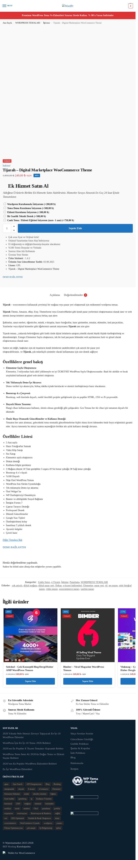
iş (31, 799)
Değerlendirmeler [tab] (75, 295)
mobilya (7, 808)
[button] (130, 6)
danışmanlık (9, 789)
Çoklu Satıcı (44, 582)
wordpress (48, 823)
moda (17, 808)
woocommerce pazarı (69, 589)
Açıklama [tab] (55, 295)
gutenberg (22, 799)
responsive (8, 813)
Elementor (88, 585)
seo (5, 818)
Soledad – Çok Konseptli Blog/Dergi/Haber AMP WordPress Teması (29, 668)
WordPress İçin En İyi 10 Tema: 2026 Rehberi (27, 743)
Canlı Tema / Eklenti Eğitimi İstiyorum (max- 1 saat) (40, 220)
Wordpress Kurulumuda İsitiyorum (31, 204)
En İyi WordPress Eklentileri (17, 769)
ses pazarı (113, 585)
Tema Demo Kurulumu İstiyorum (30, 208)
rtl (106, 585)
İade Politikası (78, 753)
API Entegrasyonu (34, 784)
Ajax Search (17, 784)
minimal (38, 803)
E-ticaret (31, 789)
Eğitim (53, 794)
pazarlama (46, 808)
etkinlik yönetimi (39, 794)
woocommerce (10, 823)
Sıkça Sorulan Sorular (82, 733)
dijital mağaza (30, 585)
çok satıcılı (17, 585)
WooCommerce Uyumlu (30, 823)
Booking (57, 784)
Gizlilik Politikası (80, 743)
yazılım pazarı (87, 589)
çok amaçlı (31, 828)
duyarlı (21, 789)
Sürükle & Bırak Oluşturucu (39, 818)
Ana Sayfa (7, 23)
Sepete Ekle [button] (30, 681)
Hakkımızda (77, 763)
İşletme (46, 23)
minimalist (49, 803)
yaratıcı (59, 823)
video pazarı (52, 589)
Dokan (58, 585)
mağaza (27, 803)
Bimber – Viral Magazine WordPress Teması (83, 668)
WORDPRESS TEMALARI (27, 23)
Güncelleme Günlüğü (82, 739)
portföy (57, 808)
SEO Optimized (17, 818)
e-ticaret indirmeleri (72, 585)
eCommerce (43, 789)
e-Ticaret (55, 582)
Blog (73, 757)
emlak (26, 794)
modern (27, 808)
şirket (58, 828)
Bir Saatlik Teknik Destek (26, 216)
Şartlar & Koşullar (80, 748)
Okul (36, 808)
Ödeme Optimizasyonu (13, 828)
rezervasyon (22, 813)
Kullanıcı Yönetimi (43, 799)
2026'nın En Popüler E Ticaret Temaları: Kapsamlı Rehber (33, 748)
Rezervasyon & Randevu (41, 813)
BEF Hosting (9, 846)
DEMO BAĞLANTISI (13, 277)
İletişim (74, 769)
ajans (6, 784)
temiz (57, 818)
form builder (9, 799)
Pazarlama (74, 582)
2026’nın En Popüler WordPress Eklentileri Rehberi (30, 763)
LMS (18, 803)
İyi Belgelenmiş (46, 828)
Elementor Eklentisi (12, 794)
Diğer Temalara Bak (12, 540)
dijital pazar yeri (46, 585)
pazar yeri (99, 585)
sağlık (57, 813)
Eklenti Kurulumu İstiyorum (28, 212)
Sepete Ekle (75, 228)
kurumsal (8, 803)
